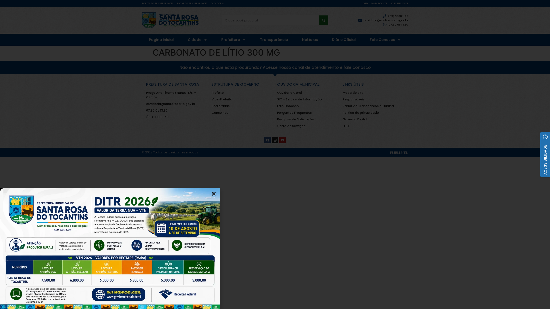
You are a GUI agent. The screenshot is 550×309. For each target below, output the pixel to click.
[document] (275, 154)
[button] (545, 154)
